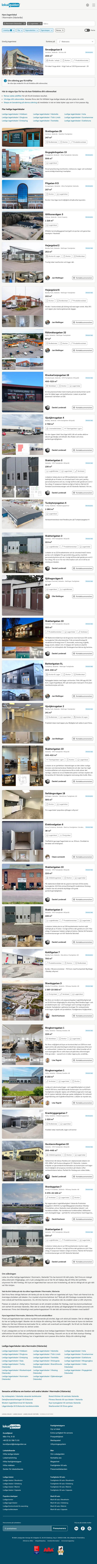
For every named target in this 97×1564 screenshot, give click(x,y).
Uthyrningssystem (58, 1444)
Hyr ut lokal (55, 1429)
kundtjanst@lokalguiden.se (14, 1444)
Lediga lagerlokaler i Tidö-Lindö (46, 117)
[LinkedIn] (76, 1528)
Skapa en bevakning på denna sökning (20, 102)
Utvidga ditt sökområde (14, 99)
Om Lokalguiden (57, 1454)
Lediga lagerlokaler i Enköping (15, 120)
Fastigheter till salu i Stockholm (62, 1480)
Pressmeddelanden (58, 1469)
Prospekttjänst (56, 1436)
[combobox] (69, 23)
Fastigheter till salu (58, 1465)
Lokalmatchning (10, 1458)
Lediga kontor (8, 1499)
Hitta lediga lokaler (11, 1454)
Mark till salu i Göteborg (59, 1503)
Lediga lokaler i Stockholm (12, 1480)
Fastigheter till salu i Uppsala (61, 1490)
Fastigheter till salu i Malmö (60, 1487)
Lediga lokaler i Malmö (11, 1487)
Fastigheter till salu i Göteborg (61, 1484)
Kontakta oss (56, 1458)
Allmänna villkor (28, 1541)
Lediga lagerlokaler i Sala (12, 1361)
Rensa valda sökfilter (13, 96)
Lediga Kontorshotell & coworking (15, 1506)
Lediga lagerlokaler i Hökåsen (14, 114)
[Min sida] (87, 5)
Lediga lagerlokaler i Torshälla (45, 120)
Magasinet (54, 1461)
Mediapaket (55, 1440)
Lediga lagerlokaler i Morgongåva (78, 1361)
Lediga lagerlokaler (10, 1503)
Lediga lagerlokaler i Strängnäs (46, 1361)
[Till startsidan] (11, 5)
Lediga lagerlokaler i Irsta (75, 114)
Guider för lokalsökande (13, 1469)
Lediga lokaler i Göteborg (12, 1484)
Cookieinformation (53, 1541)
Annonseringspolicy (67, 1541)
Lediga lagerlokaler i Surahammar (78, 117)
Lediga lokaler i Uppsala (12, 1490)
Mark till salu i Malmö (58, 1506)
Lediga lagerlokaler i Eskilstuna (77, 120)
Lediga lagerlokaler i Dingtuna (14, 117)
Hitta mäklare (9, 1465)
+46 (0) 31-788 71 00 (11, 1440)
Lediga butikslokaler (10, 1509)
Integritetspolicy (40, 1541)
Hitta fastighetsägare (12, 1461)
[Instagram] (89, 1528)
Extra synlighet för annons (61, 1433)
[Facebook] (83, 1528)
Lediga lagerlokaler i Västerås (45, 114)
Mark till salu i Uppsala (58, 1509)
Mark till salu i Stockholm (59, 1499)
